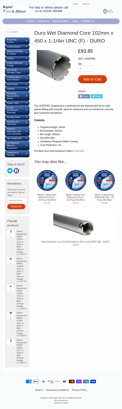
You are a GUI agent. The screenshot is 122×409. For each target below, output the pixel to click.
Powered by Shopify (61, 403)
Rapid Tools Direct (60, 398)
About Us (43, 21)
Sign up (86, 4)
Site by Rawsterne (61, 400)
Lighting (18, 89)
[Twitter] (10, 170)
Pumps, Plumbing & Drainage (18, 110)
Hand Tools (18, 85)
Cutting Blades (18, 47)
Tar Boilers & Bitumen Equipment (18, 145)
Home (31, 21)
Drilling (18, 59)
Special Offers (60, 21)
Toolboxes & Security (18, 153)
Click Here (79, 151)
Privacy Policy (79, 390)
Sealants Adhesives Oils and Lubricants (18, 131)
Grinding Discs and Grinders (18, 78)
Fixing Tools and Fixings (18, 64)
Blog (75, 21)
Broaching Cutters (18, 40)
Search (39, 390)
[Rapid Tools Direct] (14, 9)
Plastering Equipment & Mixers (18, 96)
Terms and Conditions (57, 390)
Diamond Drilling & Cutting (18, 52)
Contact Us (88, 21)
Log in (75, 4)
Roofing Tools (18, 118)
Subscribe (16, 206)
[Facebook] (16, 170)
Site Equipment (18, 139)
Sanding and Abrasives (18, 123)
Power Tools (18, 103)
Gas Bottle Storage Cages (14, 71)
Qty (80, 64)
